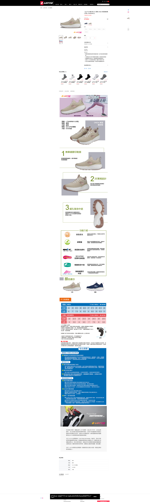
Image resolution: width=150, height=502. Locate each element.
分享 (86, 68)
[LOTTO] (46, 3)
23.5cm (90, 29)
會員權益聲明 (82, 501)
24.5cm (99, 29)
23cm (86, 29)
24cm (95, 29)
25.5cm (86, 31)
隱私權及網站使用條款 (67, 501)
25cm (104, 29)
